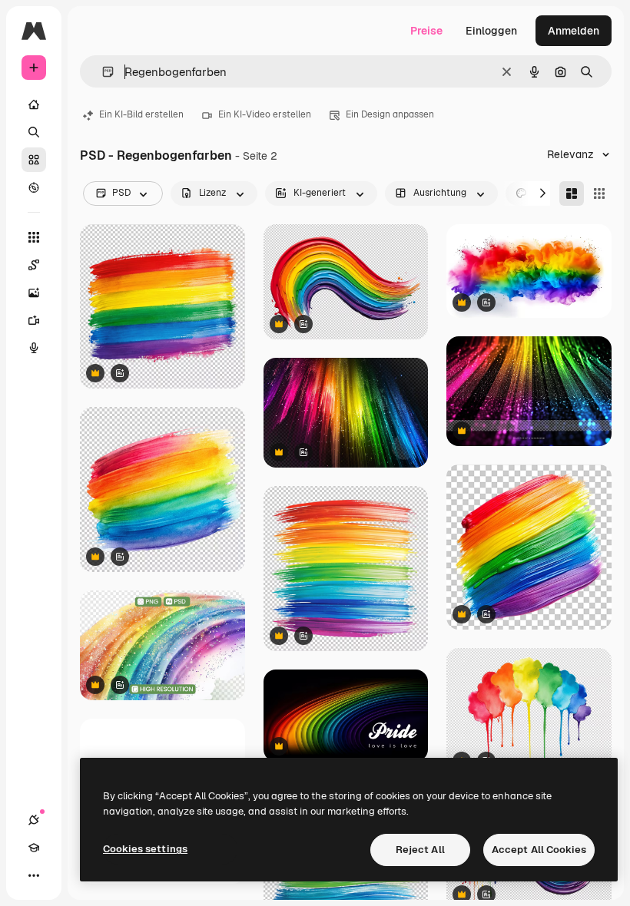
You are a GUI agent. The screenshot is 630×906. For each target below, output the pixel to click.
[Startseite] (34, 104)
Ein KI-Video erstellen (264, 114)
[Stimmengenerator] (34, 348)
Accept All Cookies (539, 849)
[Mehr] (34, 875)
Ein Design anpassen (390, 114)
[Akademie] (34, 847)
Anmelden (573, 31)
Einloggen (491, 31)
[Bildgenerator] (34, 292)
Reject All (420, 849)
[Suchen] (34, 132)
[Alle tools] (34, 237)
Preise (426, 31)
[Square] (599, 193)
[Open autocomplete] (102, 72)
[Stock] (34, 159)
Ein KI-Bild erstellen (141, 114)
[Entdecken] (34, 187)
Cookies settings (145, 848)
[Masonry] (571, 193)
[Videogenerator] (34, 320)
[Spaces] (34, 265)
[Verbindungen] (34, 820)
